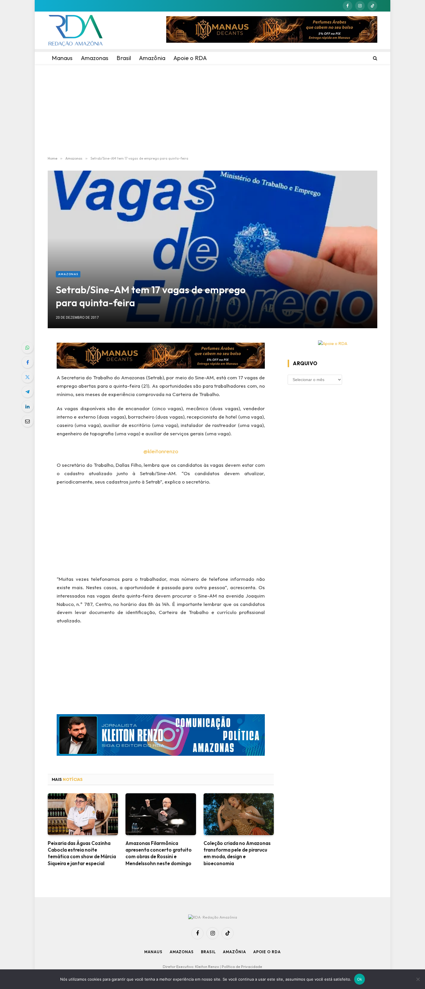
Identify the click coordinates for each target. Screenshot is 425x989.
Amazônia (234, 951)
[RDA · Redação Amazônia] (75, 30)
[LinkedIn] (27, 406)
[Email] (27, 421)
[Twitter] (27, 377)
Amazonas (68, 274)
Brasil (208, 951)
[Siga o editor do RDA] (161, 736)
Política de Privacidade (242, 966)
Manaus (153, 951)
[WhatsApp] (27, 347)
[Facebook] (27, 362)
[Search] (374, 58)
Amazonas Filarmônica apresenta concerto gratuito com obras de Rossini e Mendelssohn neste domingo (158, 853)
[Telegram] (27, 392)
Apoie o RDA (267, 951)
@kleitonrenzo (160, 451)
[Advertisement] (212, 110)
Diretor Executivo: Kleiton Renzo (191, 966)
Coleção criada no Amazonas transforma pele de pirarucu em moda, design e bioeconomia (237, 853)
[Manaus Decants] (271, 30)
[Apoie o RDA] (332, 343)
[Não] (418, 979)
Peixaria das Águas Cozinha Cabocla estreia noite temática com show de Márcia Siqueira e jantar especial (82, 853)
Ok (359, 979)
